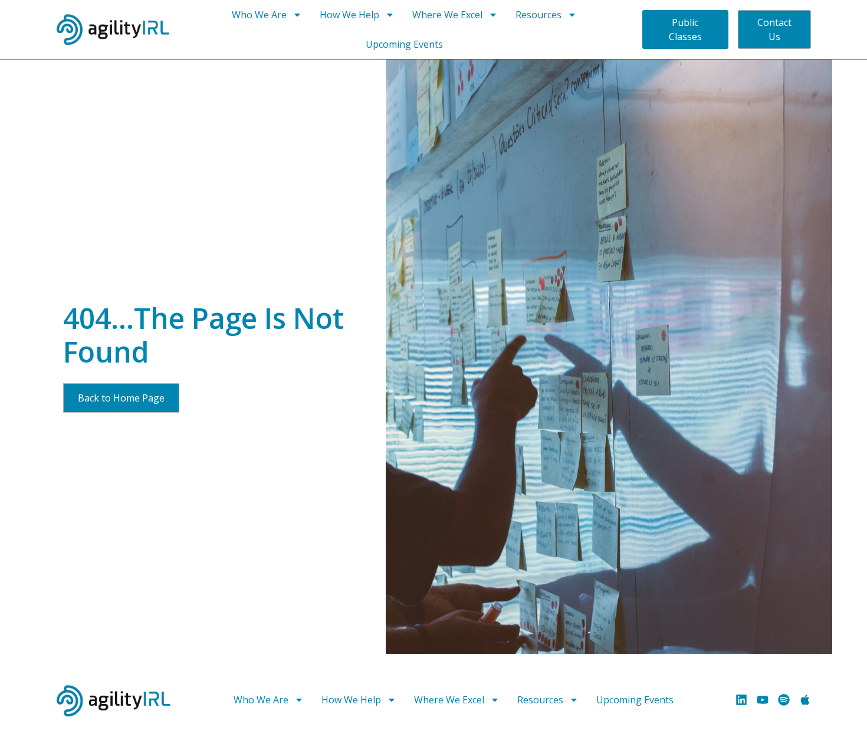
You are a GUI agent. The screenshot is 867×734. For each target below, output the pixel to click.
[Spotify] (784, 700)
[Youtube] (763, 700)
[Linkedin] (741, 700)
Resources (538, 14)
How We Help (349, 14)
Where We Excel (447, 14)
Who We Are (259, 14)
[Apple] (805, 700)
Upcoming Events (404, 44)
